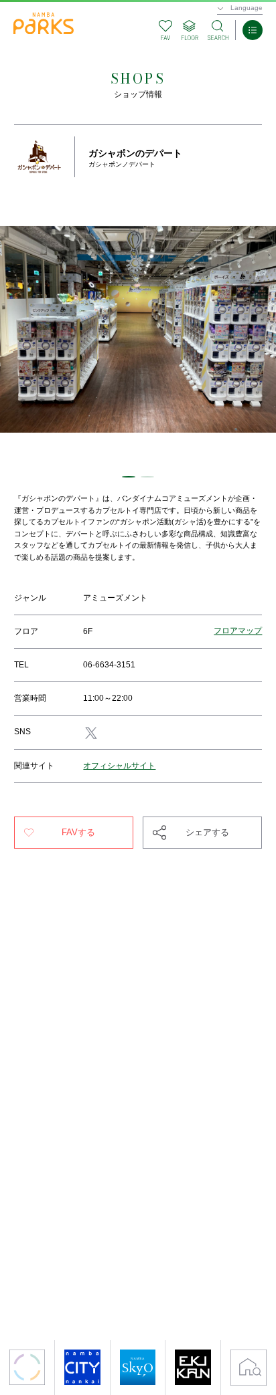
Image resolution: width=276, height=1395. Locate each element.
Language (246, 7)
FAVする (78, 832)
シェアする (207, 832)
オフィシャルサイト (119, 765)
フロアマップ (238, 631)
